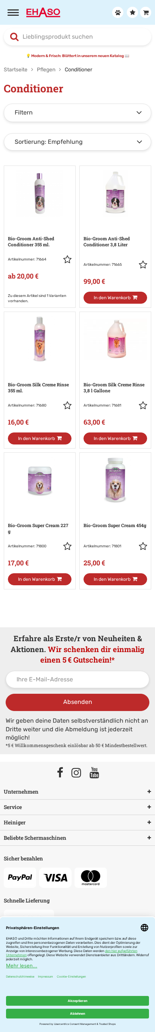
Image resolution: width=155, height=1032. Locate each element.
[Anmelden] (116, 12)
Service (13, 807)
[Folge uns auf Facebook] (63, 773)
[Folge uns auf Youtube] (98, 773)
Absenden (77, 701)
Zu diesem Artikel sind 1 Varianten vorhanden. (37, 298)
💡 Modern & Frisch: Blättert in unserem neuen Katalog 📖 (77, 56)
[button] (67, 260)
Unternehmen (21, 791)
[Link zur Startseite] (43, 11)
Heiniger (15, 822)
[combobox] (77, 36)
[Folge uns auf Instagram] (79, 773)
